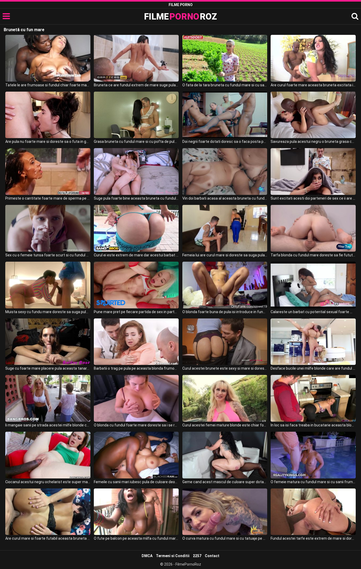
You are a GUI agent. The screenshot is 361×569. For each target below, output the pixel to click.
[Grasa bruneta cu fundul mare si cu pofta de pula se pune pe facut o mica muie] (136, 115)
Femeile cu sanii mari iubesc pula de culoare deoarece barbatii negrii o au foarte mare (136, 482)
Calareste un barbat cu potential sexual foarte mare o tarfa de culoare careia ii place (313, 312)
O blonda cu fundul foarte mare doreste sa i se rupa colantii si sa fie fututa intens (136, 425)
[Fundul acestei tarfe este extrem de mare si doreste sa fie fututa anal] (313, 511)
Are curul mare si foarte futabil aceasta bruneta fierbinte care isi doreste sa (47, 538)
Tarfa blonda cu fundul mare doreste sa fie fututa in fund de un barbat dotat (313, 255)
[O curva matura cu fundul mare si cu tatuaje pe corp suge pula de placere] (224, 511)
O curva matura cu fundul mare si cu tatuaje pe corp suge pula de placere (224, 538)
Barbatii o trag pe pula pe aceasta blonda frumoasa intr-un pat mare (136, 368)
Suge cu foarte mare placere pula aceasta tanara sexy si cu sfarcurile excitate (47, 368)
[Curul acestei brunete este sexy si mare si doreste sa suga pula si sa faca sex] (224, 341)
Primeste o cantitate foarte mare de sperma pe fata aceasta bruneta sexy (47, 198)
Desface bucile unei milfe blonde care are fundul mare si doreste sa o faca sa (313, 368)
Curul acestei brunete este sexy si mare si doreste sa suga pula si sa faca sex (224, 368)
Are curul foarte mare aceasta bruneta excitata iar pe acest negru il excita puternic (313, 85)
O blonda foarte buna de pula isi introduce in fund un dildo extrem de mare (224, 312)
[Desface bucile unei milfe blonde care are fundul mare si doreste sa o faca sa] (313, 341)
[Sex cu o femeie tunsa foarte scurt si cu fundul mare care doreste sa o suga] (47, 228)
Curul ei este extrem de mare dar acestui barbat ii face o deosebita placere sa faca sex (136, 255)
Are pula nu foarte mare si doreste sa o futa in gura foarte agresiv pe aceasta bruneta (47, 141)
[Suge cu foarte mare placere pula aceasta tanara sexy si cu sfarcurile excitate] (47, 341)
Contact (212, 556)
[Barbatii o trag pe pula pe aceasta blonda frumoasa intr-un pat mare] (136, 341)
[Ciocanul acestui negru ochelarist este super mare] (47, 455)
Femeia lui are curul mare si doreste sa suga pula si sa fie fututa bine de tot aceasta (224, 255)
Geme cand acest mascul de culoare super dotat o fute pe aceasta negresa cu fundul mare (224, 482)
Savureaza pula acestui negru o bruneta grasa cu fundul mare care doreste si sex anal (313, 141)
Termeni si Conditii (172, 556)
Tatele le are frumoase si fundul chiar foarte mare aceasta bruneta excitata (47, 85)
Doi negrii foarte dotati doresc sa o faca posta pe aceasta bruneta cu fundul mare (224, 141)
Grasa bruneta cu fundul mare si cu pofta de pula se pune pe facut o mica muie (136, 141)
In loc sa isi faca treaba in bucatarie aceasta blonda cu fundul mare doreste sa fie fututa (313, 425)
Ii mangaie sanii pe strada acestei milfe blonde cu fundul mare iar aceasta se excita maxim (47, 425)
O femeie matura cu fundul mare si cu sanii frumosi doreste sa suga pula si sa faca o (313, 482)
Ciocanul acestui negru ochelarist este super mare (47, 482)
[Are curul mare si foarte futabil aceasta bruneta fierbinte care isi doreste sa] (47, 511)
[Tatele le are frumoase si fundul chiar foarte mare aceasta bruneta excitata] (47, 58)
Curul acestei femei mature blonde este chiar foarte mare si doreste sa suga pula (224, 425)
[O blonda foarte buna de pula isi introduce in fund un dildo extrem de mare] (224, 285)
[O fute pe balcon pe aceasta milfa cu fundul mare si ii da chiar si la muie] (136, 511)
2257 (197, 556)
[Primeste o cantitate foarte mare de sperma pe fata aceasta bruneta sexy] (47, 171)
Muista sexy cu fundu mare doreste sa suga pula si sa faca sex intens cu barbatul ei (47, 312)
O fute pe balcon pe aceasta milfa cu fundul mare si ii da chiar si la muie (136, 538)
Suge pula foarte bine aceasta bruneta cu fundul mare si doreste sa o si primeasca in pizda (136, 198)
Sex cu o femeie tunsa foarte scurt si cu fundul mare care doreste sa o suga (47, 255)
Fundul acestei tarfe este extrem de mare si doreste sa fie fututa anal (313, 538)
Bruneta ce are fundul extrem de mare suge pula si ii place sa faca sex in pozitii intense (136, 85)
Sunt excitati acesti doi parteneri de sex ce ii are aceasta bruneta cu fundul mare (313, 198)
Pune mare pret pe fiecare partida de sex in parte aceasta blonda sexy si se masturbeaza (136, 312)
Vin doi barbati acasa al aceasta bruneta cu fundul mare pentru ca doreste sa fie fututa (224, 198)
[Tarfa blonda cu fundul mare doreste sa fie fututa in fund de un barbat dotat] (313, 228)
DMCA (147, 556)
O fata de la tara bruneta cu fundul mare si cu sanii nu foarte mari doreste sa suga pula (224, 85)
